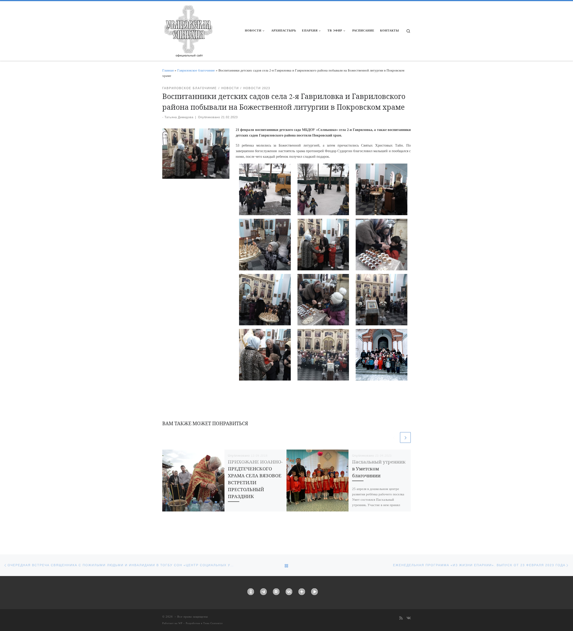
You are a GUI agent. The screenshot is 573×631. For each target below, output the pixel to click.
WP (180, 623)
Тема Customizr (213, 623)
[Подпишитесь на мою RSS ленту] (401, 618)
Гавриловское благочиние (196, 70)
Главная (168, 70)
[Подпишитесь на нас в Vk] (408, 618)
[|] (188, 29)
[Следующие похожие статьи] (405, 437)
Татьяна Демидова (179, 117)
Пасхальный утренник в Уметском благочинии (379, 469)
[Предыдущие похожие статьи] (393, 437)
